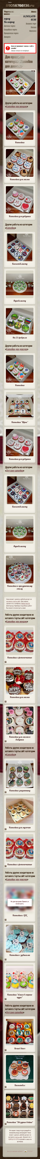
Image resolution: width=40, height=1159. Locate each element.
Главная (33, 27)
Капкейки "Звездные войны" (20, 1122)
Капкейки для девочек (16, 349)
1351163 (30, 1151)
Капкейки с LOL (19, 915)
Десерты (7, 37)
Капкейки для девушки (20, 216)
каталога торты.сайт (13, 601)
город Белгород (9, 20)
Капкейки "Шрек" (19, 422)
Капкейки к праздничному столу (19, 587)
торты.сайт (18, 1137)
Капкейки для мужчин (20, 827)
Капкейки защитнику (19, 790)
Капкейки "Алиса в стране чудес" (19, 996)
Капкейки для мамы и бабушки (19, 738)
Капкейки (19, 142)
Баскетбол (19, 1085)
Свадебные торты (10, 29)
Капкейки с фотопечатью (19, 657)
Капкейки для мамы (20, 179)
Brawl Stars (19, 1048)
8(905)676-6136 (14, 1139)
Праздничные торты (11, 33)
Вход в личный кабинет (15, 1151)
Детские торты (9, 26)
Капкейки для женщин (16, 106)
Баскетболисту (19, 263)
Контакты (32, 31)
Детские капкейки (14, 470)
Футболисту (19, 300)
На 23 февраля (20, 337)
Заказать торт (31, 23)
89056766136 (25, 603)
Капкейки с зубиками (19, 955)
